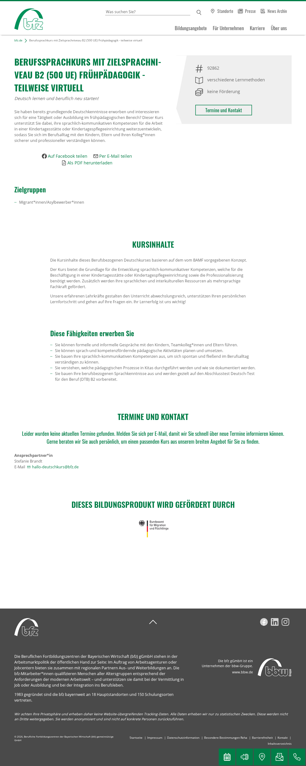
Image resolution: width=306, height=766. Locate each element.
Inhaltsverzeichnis (280, 744)
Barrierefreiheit (262, 738)
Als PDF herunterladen (89, 163)
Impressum (154, 738)
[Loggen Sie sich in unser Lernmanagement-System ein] (244, 757)
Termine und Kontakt (223, 110)
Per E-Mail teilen (115, 156)
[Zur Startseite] (21, 18)
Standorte (225, 11)
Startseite (136, 738)
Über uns (279, 28)
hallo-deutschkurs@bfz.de (55, 467)
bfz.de (18, 40)
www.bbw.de (242, 672)
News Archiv (277, 11)
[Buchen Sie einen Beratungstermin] (227, 757)
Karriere (257, 28)
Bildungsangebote (191, 28)
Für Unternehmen (228, 28)
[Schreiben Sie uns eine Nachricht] (279, 757)
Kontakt (283, 738)
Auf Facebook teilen (67, 156)
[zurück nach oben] (153, 622)
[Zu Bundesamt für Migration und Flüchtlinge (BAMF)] (153, 529)
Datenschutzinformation (183, 738)
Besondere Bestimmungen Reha (225, 738)
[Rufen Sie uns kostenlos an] (297, 757)
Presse (250, 11)
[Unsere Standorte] (262, 757)
